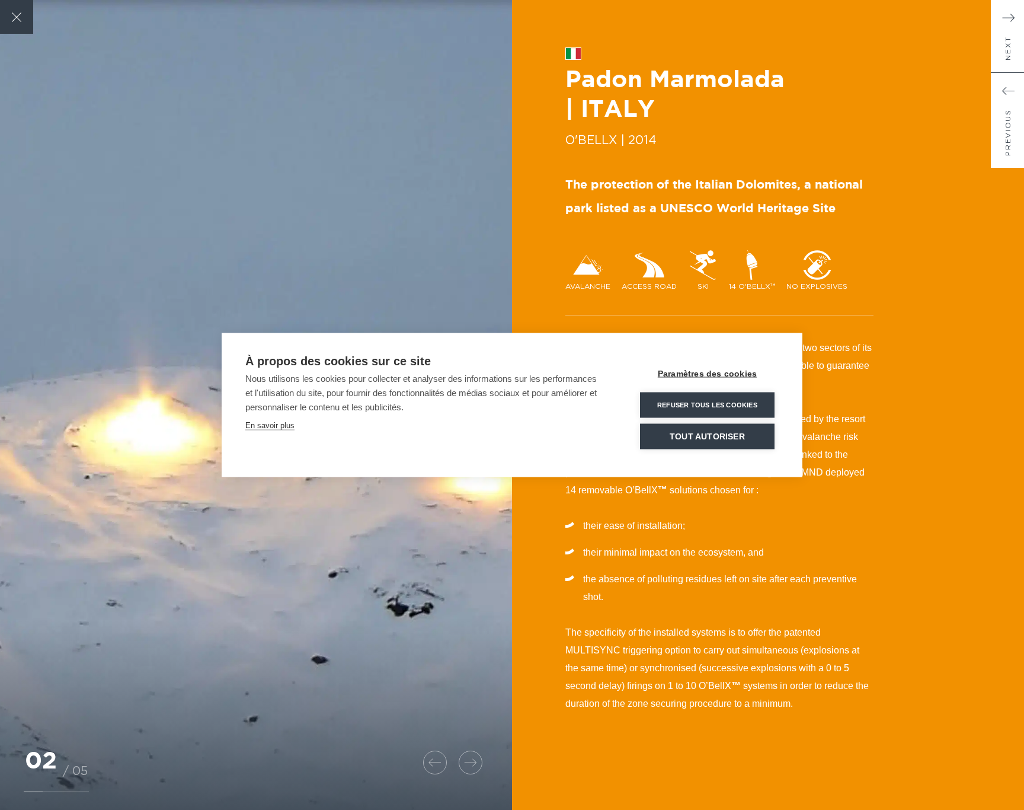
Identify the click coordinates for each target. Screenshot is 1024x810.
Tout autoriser (707, 436)
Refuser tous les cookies (707, 405)
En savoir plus (270, 425)
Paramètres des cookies (707, 373)
